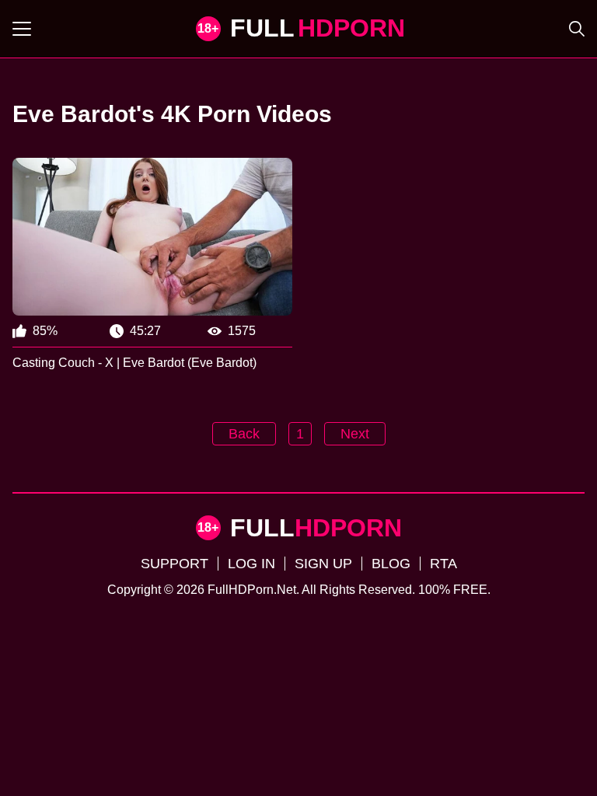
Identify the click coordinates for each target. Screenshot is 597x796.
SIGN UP (323, 563)
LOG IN (251, 563)
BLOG (391, 563)
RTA (443, 563)
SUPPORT (174, 563)
